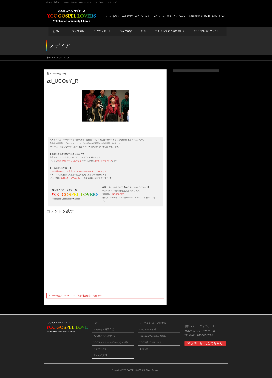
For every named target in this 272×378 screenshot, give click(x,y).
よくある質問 (100, 355)
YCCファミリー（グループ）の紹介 (111, 342)
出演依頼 (143, 349)
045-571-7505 (118, 194)
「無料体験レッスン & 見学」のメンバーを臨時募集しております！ (78, 171)
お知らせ (58, 31)
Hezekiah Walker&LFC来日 (152, 336)
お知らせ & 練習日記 (104, 329)
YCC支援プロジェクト (150, 342)
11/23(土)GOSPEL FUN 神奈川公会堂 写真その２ (78, 295)
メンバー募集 (100, 349)
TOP (96, 323)
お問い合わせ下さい (103, 161)
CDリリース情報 (147, 329)
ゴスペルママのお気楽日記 (170, 31)
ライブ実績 (126, 31)
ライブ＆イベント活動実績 (152, 323)
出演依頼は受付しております (69, 161)
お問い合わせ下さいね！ (71, 178)
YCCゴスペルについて (105, 336)
